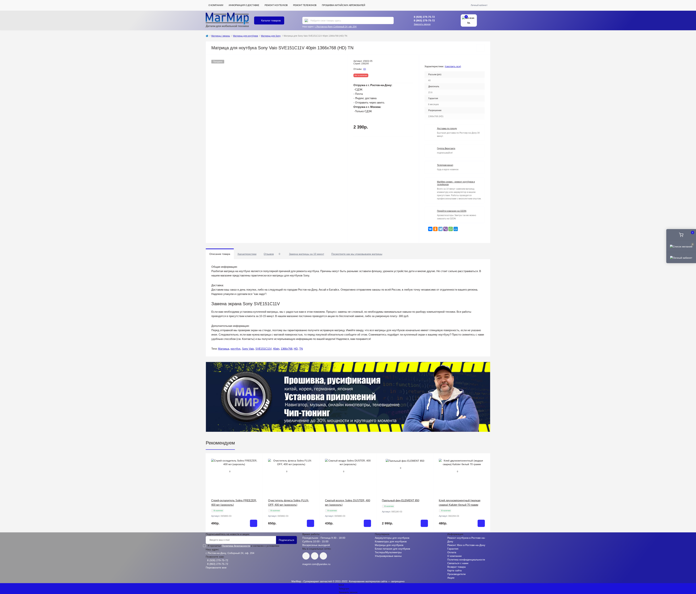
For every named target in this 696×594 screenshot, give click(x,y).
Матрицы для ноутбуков (245, 36)
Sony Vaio (248, 348)
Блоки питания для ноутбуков (392, 548)
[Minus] (217, 537)
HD (296, 348)
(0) (364, 69)
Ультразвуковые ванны (388, 555)
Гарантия (452, 548)
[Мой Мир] (455, 229)
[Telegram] (440, 229)
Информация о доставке (244, 5)
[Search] (306, 20)
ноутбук (236, 348)
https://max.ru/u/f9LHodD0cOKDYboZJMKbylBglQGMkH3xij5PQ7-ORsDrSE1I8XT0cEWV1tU (323, 556)
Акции (450, 577)
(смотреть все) (453, 66)
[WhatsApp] (450, 229)
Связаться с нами (457, 563)
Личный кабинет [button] (479, 5)
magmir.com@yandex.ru (316, 564)
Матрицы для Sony (271, 36)
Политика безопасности (236, 545)
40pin (276, 348)
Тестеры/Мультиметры (388, 552)
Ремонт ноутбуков (276, 5)
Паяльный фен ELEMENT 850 (400, 500)
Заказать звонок (422, 24)
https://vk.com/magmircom (306, 556)
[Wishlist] (257, 465)
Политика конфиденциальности (466, 559)
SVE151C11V (263, 348)
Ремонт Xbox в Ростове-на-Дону (466, 545)
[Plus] (251, 537)
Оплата (451, 552)
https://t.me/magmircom (314, 556)
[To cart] (253, 523)
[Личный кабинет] (681, 257)
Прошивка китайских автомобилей (343, 5)
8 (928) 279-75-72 (424, 16)
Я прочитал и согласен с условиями (243, 545)
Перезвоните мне (216, 567)
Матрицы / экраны (220, 36)
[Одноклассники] (435, 229)
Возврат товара (456, 566)
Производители (456, 574)
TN (301, 348)
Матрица (223, 348)
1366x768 (286, 348)
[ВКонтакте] (430, 229)
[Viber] (445, 229)
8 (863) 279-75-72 (424, 20)
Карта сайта (454, 570)
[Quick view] (257, 458)
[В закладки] (480, 48)
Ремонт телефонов (304, 5)
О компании (215, 5)
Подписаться (286, 540)
